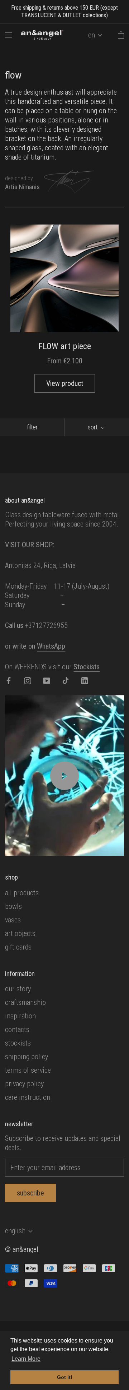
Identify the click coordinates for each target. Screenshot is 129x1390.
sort (93, 427)
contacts (17, 1029)
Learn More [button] (25, 1359)
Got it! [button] (64, 1377)
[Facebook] (8, 680)
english (15, 1231)
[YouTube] (46, 680)
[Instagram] (27, 680)
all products (22, 892)
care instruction (27, 1097)
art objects (20, 933)
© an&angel (21, 1249)
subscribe (30, 1193)
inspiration (20, 1016)
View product (64, 383)
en (91, 35)
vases (13, 920)
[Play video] (64, 775)
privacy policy (24, 1083)
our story (18, 988)
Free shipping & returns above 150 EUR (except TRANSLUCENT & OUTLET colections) (64, 11)
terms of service (28, 1070)
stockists (18, 1043)
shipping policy (26, 1056)
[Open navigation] (8, 34)
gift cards (18, 947)
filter (32, 427)
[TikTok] (65, 680)
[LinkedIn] (84, 680)
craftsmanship (25, 1002)
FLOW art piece (64, 346)
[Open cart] (121, 35)
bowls (13, 906)
